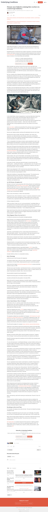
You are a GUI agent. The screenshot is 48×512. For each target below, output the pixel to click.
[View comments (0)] (11, 15)
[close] (33, 471)
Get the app (27, 509)
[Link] (5, 182)
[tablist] (11, 456)
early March (11, 127)
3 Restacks (17, 443)
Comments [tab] (9, 456)
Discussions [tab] (14, 468)
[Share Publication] (36, 2)
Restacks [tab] (13, 456)
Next (38, 449)
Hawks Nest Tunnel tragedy (22, 185)
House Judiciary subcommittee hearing (31, 324)
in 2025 (30, 247)
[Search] (34, 2)
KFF (13, 426)
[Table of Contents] (1, 256)
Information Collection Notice (24, 485)
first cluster (28, 220)
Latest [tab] (10, 468)
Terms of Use (28, 484)
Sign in (45, 2)
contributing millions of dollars (24, 386)
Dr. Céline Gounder (12, 12)
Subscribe (40, 2)
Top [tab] (8, 468)
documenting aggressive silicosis (24, 264)
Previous (10, 449)
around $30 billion (11, 54)
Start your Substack (22, 509)
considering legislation (11, 150)
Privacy (24, 507)
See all (9, 494)
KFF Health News (10, 421)
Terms (26, 507)
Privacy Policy (31, 485)
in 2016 (37, 310)
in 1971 (21, 309)
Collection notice (30, 507)
